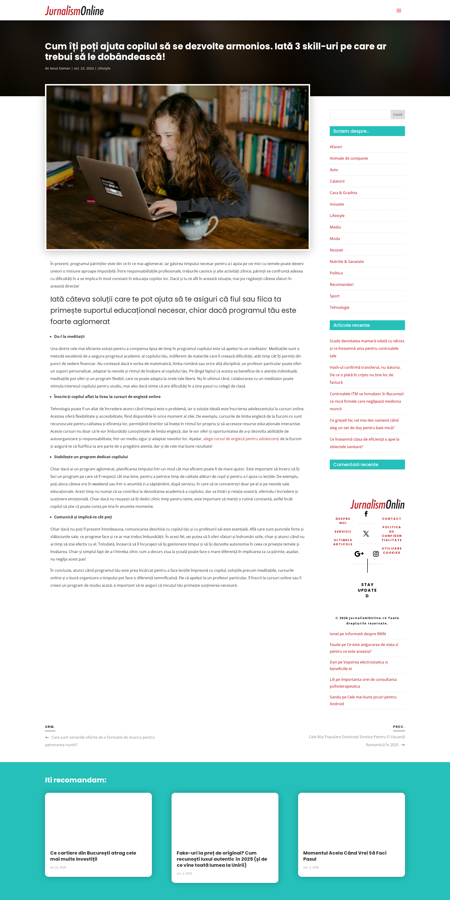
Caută (397, 114)
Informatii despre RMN (365, 633)
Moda (335, 238)
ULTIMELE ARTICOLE (343, 542)
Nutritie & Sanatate (347, 261)
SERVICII (342, 531)
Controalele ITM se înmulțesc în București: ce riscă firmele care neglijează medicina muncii (367, 401)
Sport (335, 296)
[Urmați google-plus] (359, 554)
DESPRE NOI (343, 520)
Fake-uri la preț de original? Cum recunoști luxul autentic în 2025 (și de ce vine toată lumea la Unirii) (222, 859)
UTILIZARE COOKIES (392, 550)
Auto (334, 169)
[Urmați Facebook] (366, 514)
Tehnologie (339, 307)
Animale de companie (349, 158)
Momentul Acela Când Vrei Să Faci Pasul (344, 856)
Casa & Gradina (343, 192)
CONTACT (391, 518)
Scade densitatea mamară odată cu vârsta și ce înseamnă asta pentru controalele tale (367, 348)
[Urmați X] (366, 534)
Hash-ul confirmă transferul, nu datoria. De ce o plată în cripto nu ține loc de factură (365, 375)
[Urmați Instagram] (376, 554)
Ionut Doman (60, 68)
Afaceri (336, 146)
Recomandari (341, 284)
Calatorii (337, 181)
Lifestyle (104, 68)
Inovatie (337, 204)
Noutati (336, 250)
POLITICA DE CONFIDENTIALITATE (392, 533)
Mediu (335, 227)
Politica (336, 273)
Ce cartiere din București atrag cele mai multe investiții (93, 856)
